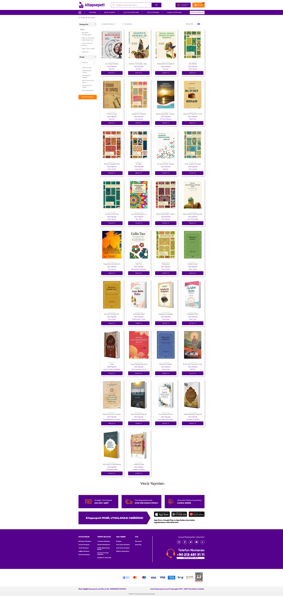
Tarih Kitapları (83, 548)
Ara (156, 5)
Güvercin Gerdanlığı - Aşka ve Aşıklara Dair (139, 64)
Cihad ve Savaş (111, 114)
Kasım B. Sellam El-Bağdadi (112, 369)
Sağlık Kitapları (83, 551)
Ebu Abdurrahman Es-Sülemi (88, 91)
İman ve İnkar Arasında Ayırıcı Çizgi (193, 164)
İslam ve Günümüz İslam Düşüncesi (88, 39)
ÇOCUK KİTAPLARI (131, 12)
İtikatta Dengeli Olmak (112, 164)
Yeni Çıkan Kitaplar (123, 544)
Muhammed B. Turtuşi (87, 71)
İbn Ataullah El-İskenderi (139, 269)
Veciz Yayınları (111, 66)
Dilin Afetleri (193, 64)
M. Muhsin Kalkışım (165, 119)
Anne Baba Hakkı (139, 314)
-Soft (130, 594)
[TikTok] (202, 544)
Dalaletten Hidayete (139, 114)
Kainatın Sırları (193, 264)
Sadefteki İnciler (192, 314)
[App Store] (162, 514)
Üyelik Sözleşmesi (103, 544)
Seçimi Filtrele (88, 97)
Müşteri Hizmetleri (122, 551)
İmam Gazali (139, 169)
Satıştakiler (128, 24)
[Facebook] (185, 544)
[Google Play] (179, 514)
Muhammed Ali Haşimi (87, 86)
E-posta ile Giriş (185, 4)
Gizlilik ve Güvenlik (104, 557)
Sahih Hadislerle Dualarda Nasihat (193, 414)
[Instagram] (179, 544)
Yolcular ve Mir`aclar (112, 214)
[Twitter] (191, 544)
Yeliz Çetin (139, 219)
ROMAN (92, 12)
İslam (82, 29)
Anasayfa (83, 17)
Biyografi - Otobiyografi (86, 34)
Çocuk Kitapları (84, 544)
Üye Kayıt (138, 541)
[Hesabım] (178, 5)
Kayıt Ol (185, 5)
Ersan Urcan (192, 319)
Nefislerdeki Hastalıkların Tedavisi (165, 64)
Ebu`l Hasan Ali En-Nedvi (88, 81)
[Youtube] (196, 544)
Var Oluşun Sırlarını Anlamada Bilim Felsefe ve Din (112, 64)
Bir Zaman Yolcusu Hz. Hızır (192, 364)
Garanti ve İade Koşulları (103, 553)
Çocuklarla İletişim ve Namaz (138, 214)
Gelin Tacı (138, 264)
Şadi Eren (112, 69)
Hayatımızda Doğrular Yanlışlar (139, 414)
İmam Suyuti (193, 269)
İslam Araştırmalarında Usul (192, 214)
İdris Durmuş (112, 269)
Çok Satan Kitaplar (123, 548)
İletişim (118, 541)
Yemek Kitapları (84, 554)
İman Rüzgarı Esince (166, 414)
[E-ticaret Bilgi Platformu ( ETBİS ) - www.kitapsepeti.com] (199, 577)
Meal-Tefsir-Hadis (88, 49)
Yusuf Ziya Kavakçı (192, 219)
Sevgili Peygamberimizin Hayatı (138, 364)
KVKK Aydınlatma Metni (103, 548)
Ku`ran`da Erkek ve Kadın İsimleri (165, 164)
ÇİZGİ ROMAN (153, 12)
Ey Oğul (139, 164)
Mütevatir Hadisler (165, 364)
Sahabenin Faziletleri (166, 314)
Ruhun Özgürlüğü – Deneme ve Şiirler (165, 114)
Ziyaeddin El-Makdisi (139, 469)
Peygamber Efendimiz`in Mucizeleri (111, 264)
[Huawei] (197, 514)
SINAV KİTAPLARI (174, 12)
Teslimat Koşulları (103, 541)
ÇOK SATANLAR (197, 12)
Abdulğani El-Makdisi (86, 76)
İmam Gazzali (86, 67)
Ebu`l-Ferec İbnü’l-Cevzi (139, 369)
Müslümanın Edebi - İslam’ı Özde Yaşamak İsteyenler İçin (165, 214)
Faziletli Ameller (138, 464)
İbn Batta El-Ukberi (111, 469)
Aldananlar (166, 264)
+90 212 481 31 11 (191, 555)
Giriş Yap (138, 544)
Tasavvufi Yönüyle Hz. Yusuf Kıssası (193, 114)
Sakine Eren (192, 119)
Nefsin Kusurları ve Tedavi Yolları (112, 414)
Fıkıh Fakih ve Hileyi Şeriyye (112, 464)
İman (112, 364)
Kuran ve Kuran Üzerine (87, 44)
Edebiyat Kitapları (84, 541)
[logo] (91, 5)
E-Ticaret (135, 594)
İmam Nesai (165, 319)
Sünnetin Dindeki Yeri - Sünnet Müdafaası (112, 314)
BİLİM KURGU (109, 12)
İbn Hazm (139, 69)
